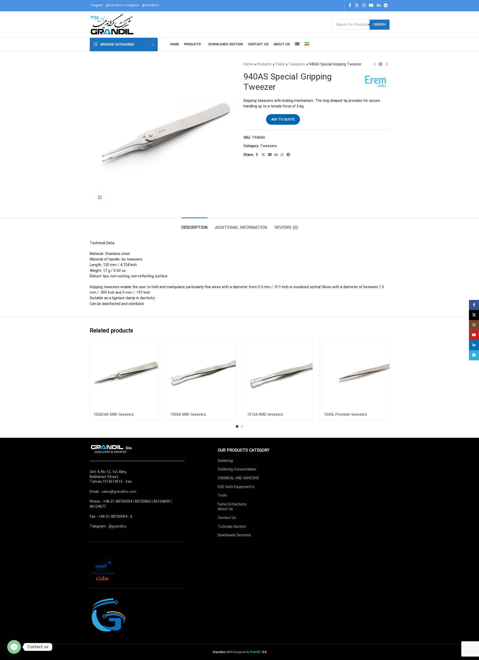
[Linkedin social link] (378, 6)
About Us (225, 509)
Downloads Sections (234, 535)
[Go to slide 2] (242, 426)
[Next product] (386, 64)
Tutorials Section (232, 527)
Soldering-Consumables (237, 469)
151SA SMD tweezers (265, 414)
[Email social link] (270, 154)
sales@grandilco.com (119, 492)
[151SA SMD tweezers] (278, 374)
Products (264, 64)
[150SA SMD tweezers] (201, 374)
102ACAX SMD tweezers (114, 414)
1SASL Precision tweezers (345, 414)
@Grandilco (114, 5)
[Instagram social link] (363, 6)
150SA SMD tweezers (188, 414)
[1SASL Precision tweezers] (354, 374)
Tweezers (296, 64)
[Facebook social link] (350, 6)
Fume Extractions (232, 504)
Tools (280, 64)
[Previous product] (374, 64)
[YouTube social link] (371, 6)
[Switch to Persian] (306, 44)
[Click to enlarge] (100, 197)
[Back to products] (380, 64)
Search (379, 24)
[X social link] (356, 6)
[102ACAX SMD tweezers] (124, 374)
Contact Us (227, 518)
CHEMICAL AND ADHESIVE (238, 478)
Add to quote (283, 119)
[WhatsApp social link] (282, 154)
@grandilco (117, 526)
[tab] (194, 225)
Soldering (225, 461)
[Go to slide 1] (237, 426)
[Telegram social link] (385, 6)
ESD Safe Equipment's (236, 487)
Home (248, 64)
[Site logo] (112, 24)
